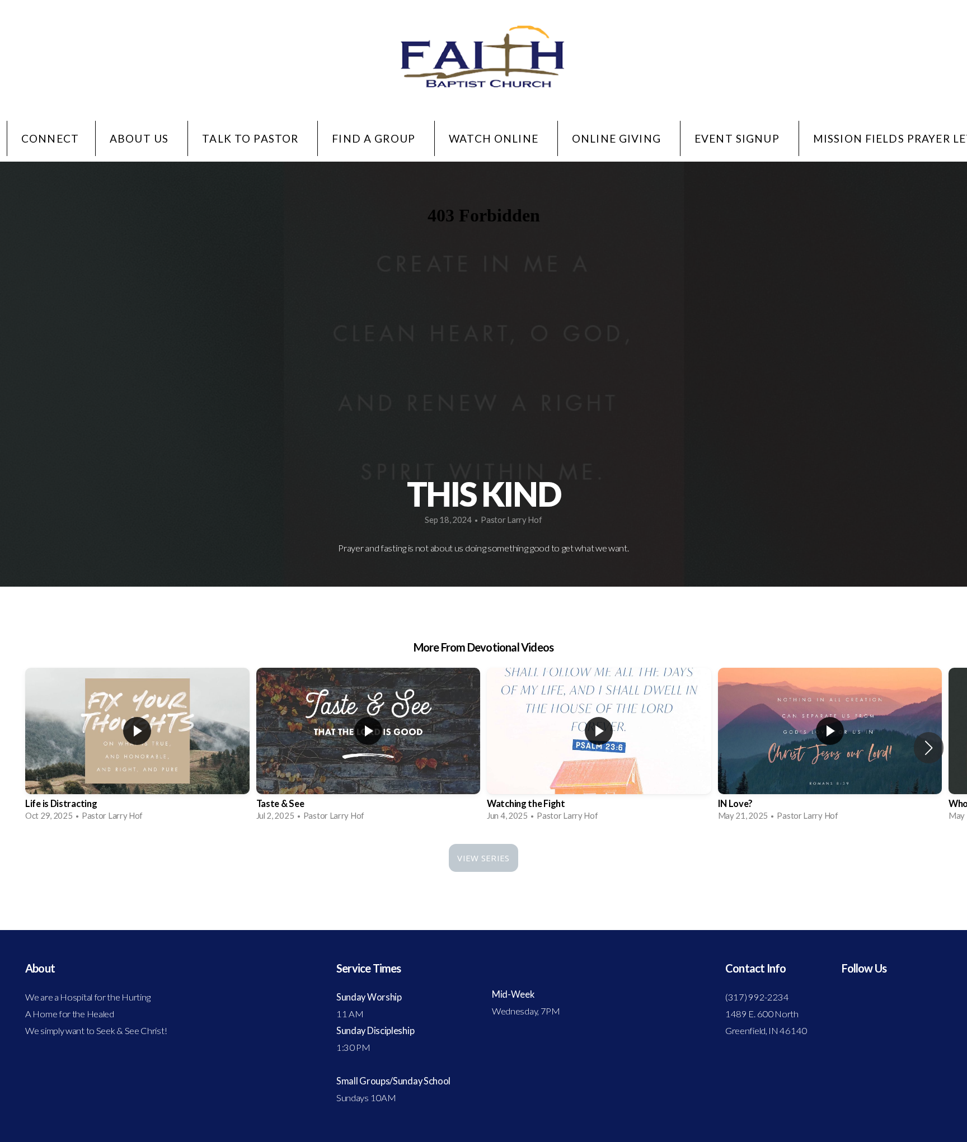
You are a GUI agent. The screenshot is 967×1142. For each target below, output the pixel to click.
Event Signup (738, 138)
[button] (928, 747)
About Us (140, 138)
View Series (483, 857)
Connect (50, 138)
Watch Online (495, 138)
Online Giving (618, 138)
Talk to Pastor (251, 138)
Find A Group (375, 138)
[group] (137, 747)
